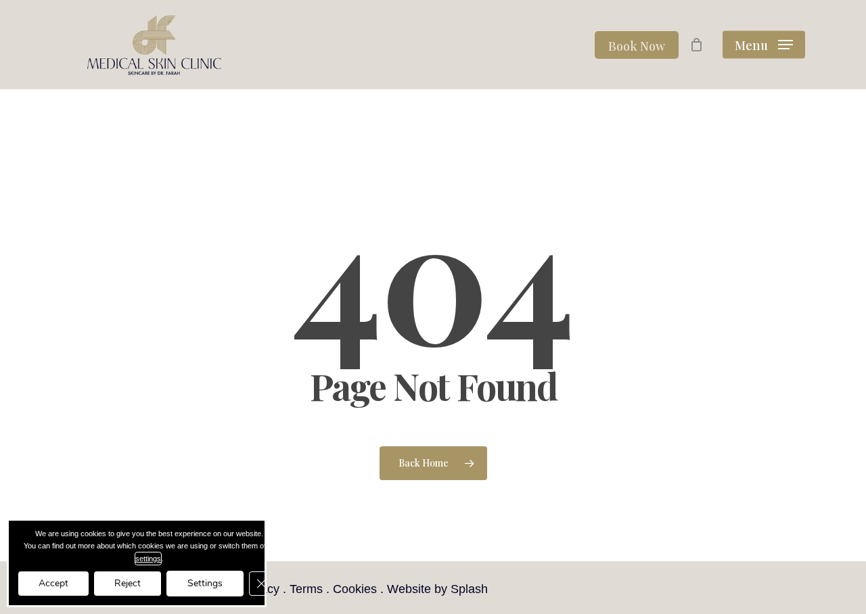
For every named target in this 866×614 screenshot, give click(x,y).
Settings (205, 583)
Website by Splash (437, 589)
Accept (53, 583)
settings (148, 558)
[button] (764, 45)
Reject (127, 583)
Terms (306, 589)
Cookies (355, 589)
